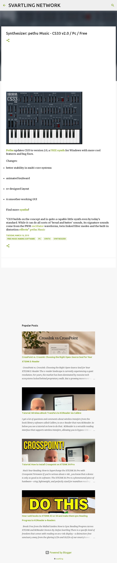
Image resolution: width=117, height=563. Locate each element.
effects (23, 229)
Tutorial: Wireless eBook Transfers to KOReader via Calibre (51, 413)
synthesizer (60, 239)
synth (61, 150)
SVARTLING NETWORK (34, 5)
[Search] (113, 5)
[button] (8, 41)
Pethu (10, 150)
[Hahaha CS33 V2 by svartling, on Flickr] (44, 143)
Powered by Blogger (60, 552)
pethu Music (37, 229)
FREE (53, 150)
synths (24, 209)
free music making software (21, 239)
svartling (59, 559)
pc (39, 239)
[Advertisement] (58, 69)
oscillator (38, 226)
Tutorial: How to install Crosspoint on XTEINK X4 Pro (48, 464)
